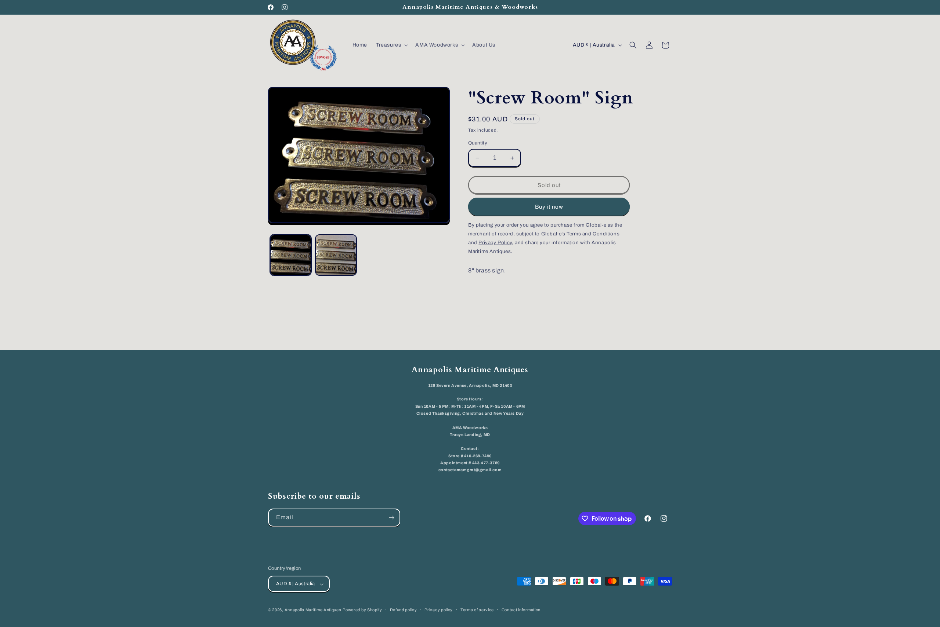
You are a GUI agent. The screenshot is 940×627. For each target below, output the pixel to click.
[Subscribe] (391, 518)
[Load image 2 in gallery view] (336, 255)
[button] (391, 45)
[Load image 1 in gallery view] (290, 255)
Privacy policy (438, 610)
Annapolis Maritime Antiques (313, 610)
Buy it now (549, 207)
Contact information (521, 610)
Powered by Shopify (362, 610)
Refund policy (403, 610)
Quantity (477, 143)
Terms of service (477, 610)
